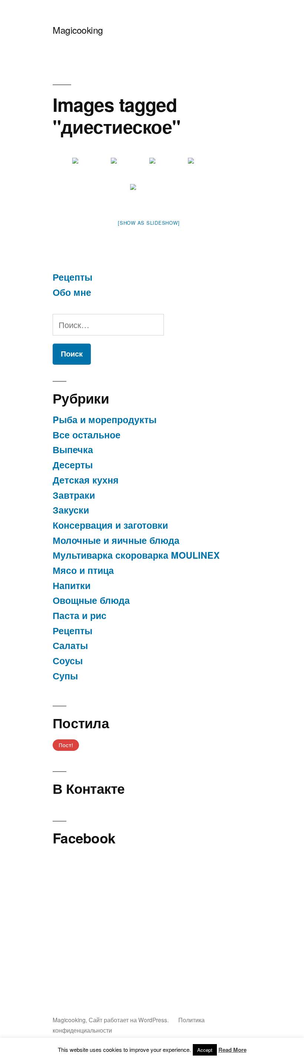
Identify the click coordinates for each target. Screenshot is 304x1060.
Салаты (70, 645)
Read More (232, 1050)
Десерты (73, 464)
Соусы (68, 660)
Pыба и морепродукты (104, 419)
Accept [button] (204, 1049)
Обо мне (72, 292)
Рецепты (72, 277)
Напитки (71, 585)
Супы (65, 675)
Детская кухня (86, 479)
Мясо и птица (83, 570)
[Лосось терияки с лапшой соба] (90, 170)
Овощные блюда (91, 600)
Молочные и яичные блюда (116, 540)
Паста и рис (79, 615)
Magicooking (78, 29)
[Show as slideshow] (148, 222)
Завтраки (74, 495)
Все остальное (86, 434)
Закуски (71, 509)
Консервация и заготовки (110, 525)
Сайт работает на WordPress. (129, 1020)
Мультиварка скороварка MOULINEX (136, 555)
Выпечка (73, 449)
